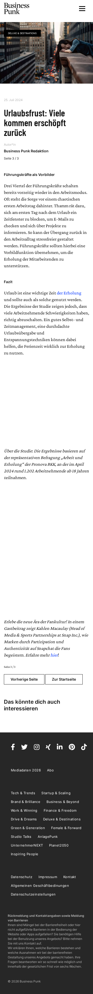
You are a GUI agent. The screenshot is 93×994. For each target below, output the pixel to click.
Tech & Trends (23, 793)
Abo (50, 770)
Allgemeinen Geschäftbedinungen (40, 885)
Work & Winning (24, 810)
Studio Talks (21, 836)
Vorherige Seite (24, 679)
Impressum (47, 877)
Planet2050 (58, 845)
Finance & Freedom (60, 810)
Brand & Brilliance (25, 802)
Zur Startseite (64, 679)
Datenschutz (21, 877)
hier (54, 655)
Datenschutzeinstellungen (33, 894)
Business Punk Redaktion (26, 151)
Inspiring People (24, 854)
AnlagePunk (48, 836)
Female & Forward (66, 828)
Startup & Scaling (56, 793)
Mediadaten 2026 (26, 770)
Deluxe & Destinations (22, 33)
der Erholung (69, 292)
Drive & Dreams (24, 819)
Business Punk (17, 8)
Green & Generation (28, 828)
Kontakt (69, 877)
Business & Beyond (63, 802)
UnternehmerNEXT (27, 845)
